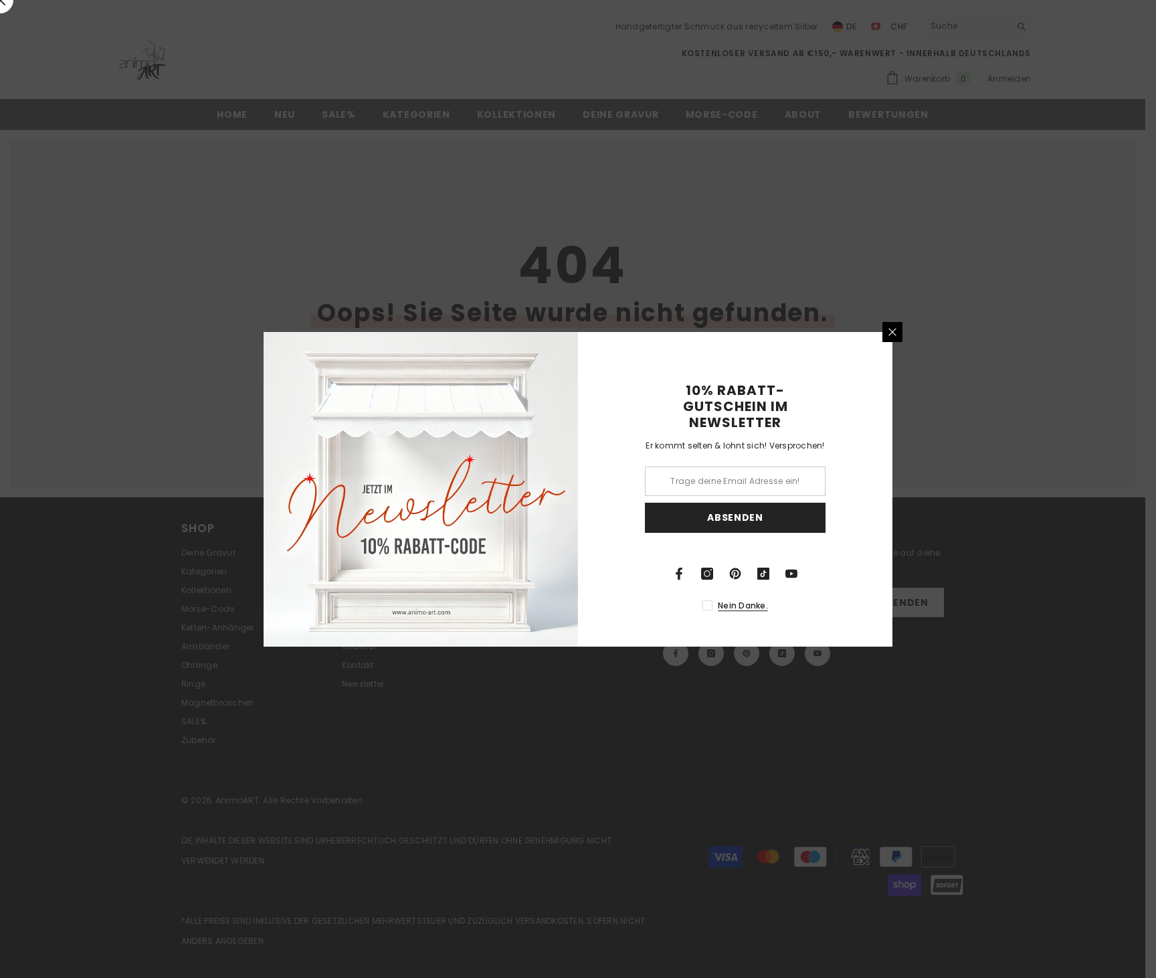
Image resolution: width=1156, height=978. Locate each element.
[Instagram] (707, 574)
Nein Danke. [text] (743, 605)
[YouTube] (791, 574)
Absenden (735, 517)
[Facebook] (679, 574)
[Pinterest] (735, 574)
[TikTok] (763, 574)
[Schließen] (892, 332)
